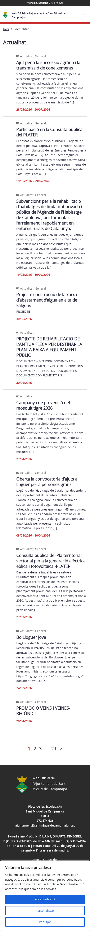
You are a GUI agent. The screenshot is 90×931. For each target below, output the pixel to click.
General (40, 56)
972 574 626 (45, 821)
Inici (6, 29)
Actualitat (26, 56)
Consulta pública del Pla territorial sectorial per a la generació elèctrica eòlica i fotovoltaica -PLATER (51, 560)
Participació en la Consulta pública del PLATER (49, 132)
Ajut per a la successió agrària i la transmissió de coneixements (48, 65)
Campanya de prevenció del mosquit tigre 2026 (43, 405)
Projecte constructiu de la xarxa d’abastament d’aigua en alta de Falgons (46, 300)
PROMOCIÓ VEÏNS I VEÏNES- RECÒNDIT (43, 710)
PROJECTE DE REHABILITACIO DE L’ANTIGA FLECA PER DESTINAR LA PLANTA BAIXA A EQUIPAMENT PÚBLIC (49, 347)
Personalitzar (45, 911)
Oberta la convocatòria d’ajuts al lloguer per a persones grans (47, 481)
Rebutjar (45, 922)
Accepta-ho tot (45, 899)
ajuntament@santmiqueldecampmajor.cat (45, 825)
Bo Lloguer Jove (31, 637)
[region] (45, 895)
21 (54, 748)
